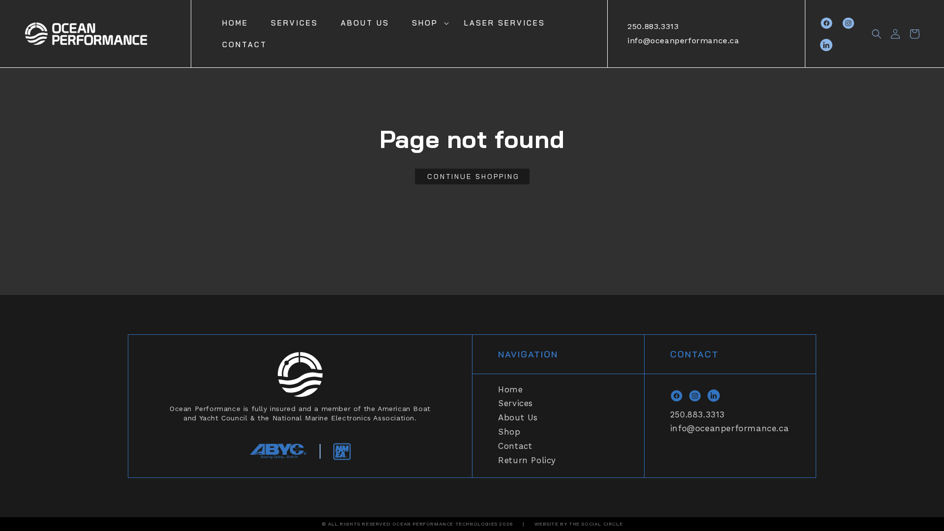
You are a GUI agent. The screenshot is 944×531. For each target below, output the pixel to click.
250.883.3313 (652, 26)
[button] (427, 23)
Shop (425, 23)
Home (510, 389)
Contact (515, 446)
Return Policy (527, 460)
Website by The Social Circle (578, 524)
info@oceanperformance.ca (683, 40)
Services (515, 403)
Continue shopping (473, 176)
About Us (518, 417)
